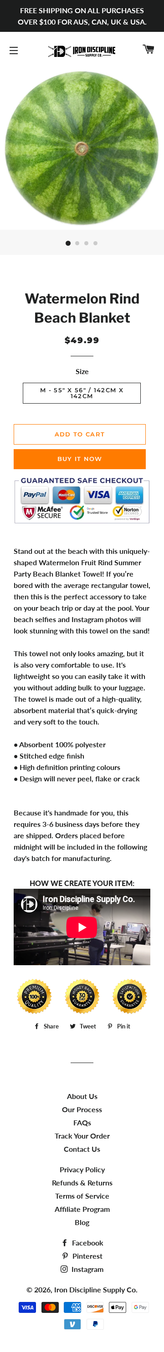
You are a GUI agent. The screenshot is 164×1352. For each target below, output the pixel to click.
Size (82, 371)
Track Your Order (82, 1135)
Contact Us (82, 1148)
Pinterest (86, 1255)
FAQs (82, 1122)
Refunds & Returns (82, 1182)
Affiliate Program (82, 1209)
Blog (82, 1222)
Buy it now (79, 458)
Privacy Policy (82, 1169)
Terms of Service (82, 1195)
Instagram (86, 1269)
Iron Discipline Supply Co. (96, 1289)
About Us (82, 1096)
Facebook (86, 1242)
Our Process (82, 1109)
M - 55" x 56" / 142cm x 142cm (81, 393)
